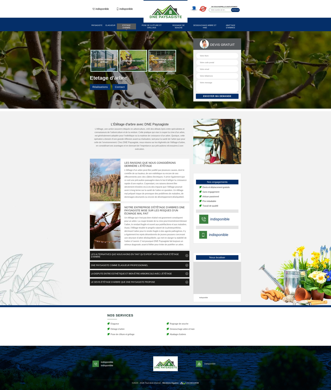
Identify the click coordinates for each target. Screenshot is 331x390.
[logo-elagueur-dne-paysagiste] (165, 11)
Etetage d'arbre (126, 26)
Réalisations (100, 87)
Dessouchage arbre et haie (204, 26)
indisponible (102, 8)
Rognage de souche (178, 26)
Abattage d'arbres (230, 26)
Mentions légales (170, 383)
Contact (120, 87)
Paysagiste (96, 25)
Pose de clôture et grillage (152, 26)
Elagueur (110, 25)
